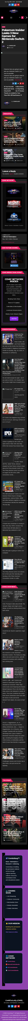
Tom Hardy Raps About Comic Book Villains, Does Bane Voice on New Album (13, 819)
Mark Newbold (19, 546)
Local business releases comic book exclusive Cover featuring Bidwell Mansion (19, 671)
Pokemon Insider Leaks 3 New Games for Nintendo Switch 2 (13, 36)
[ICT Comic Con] (8, 393)
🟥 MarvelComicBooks (13, 964)
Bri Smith (18, 390)
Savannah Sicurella (20, 756)
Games (5, 120)
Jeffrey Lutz (18, 413)
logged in (11, 173)
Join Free (14, 318)
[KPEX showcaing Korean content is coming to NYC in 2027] (8, 433)
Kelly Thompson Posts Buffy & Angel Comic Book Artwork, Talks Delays (20, 594)
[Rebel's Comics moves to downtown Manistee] (8, 644)
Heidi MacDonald (20, 434)
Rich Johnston (19, 599)
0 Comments (9, 794)
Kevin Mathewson (20, 718)
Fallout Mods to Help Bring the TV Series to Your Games (20, 91)
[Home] (2, 17)
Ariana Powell (19, 675)
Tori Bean (18, 457)
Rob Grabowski (19, 337)
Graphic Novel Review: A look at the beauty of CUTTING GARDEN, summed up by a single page (14, 835)
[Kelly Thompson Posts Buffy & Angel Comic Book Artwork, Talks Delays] (8, 596)
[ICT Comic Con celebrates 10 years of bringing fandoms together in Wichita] (8, 486)
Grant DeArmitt (7, 375)
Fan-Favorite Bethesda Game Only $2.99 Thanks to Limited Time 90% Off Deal (9, 91)
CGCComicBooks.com (8, 242)
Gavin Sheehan (19, 519)
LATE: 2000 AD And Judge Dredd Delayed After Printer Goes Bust (13, 788)
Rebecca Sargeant (20, 626)
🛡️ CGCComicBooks (12, 970)
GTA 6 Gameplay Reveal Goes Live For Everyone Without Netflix (14, 140)
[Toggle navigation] (11, 17)
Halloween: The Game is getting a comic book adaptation (13, 156)
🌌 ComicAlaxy (10, 961)
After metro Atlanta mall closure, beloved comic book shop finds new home (20, 752)
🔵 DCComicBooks (11, 967)
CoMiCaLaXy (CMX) (14, 1000)
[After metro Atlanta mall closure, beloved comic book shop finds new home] (8, 753)
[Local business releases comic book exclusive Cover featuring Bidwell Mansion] (8, 672)
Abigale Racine (19, 646)
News (5, 784)
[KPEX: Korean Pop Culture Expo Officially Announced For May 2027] (8, 516)
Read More (18, 80)
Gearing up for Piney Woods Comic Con (19, 454)
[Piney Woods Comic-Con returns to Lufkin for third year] (8, 564)
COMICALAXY (12, 45)
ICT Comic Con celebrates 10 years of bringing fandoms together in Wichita (20, 484)
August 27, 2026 (9, 160)
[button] (19, 17)
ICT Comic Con (19, 388)
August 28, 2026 (9, 128)
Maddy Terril (19, 489)
